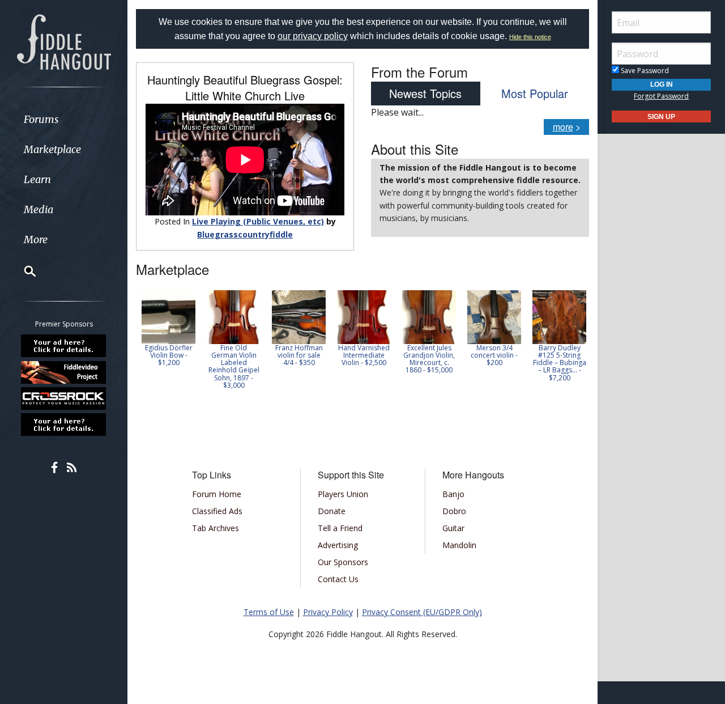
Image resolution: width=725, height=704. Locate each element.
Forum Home (216, 494)
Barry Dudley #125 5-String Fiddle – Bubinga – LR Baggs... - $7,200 (559, 363)
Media (38, 209)
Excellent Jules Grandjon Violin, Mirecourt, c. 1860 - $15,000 (429, 359)
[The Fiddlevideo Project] (64, 372)
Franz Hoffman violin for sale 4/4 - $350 (299, 355)
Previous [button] (141, 339)
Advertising (338, 545)
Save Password (644, 70)
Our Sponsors (343, 562)
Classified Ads (217, 511)
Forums (41, 119)
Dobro (454, 511)
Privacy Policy (328, 612)
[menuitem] (63, 119)
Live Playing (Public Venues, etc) (258, 221)
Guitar (453, 528)
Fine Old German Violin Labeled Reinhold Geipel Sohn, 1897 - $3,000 (233, 366)
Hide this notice (530, 36)
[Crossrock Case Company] (64, 398)
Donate (332, 511)
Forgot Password (661, 96)
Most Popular (534, 93)
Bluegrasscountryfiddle (245, 234)
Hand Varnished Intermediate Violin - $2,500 (364, 355)
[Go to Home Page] (64, 41)
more (563, 126)
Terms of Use (269, 612)
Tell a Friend (340, 528)
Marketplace (52, 149)
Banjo (453, 494)
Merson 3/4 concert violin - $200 (494, 355)
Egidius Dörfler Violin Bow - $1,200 (169, 355)
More (36, 239)
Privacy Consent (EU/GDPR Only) (422, 612)
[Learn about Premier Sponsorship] (64, 346)
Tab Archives (215, 528)
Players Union (343, 494)
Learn (37, 179)
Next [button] (573, 339)
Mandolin (459, 545)
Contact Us (338, 579)
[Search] (22, 271)
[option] (168, 328)
